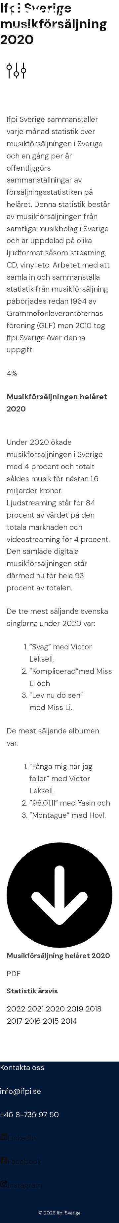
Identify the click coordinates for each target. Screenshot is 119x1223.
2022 (16, 1009)
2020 (55, 1009)
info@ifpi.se (20, 1091)
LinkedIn (22, 1138)
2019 (75, 1009)
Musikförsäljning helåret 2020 (58, 955)
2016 (32, 1021)
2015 (51, 1021)
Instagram (25, 1185)
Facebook (24, 1161)
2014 (69, 1021)
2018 (93, 1009)
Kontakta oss (22, 1067)
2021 (35, 1009)
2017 (14, 1021)
